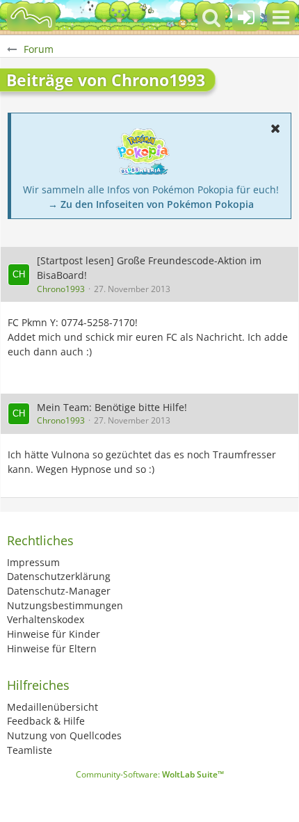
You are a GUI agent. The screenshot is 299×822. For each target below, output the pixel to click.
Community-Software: (150, 774)
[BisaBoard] (31, 17)
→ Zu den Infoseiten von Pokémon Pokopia (151, 204)
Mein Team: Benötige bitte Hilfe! (112, 407)
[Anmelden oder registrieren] (246, 17)
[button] (281, 17)
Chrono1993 (61, 289)
